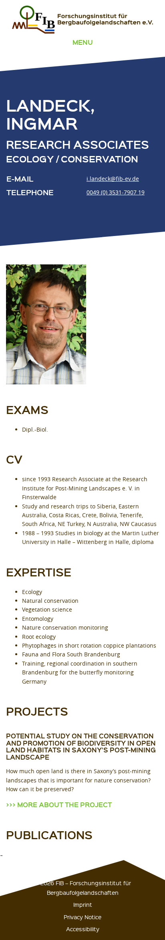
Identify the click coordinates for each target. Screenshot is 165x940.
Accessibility (82, 928)
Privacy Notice (82, 916)
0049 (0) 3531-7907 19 (116, 192)
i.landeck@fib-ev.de (113, 178)
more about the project (64, 804)
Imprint (82, 904)
